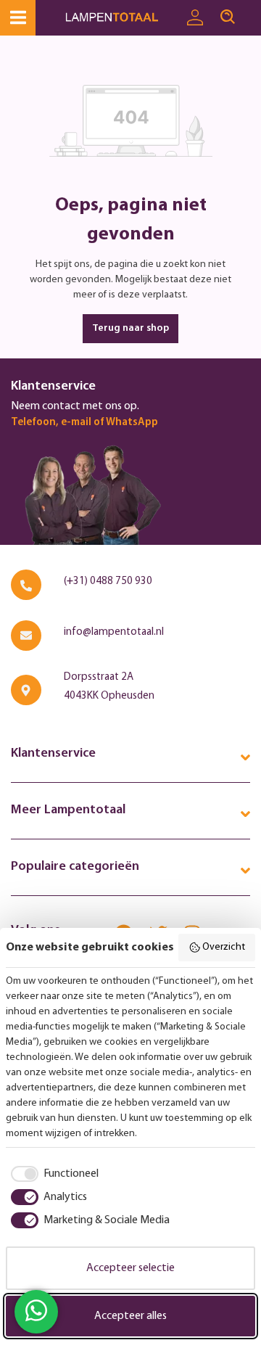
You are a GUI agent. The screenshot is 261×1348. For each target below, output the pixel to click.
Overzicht (223, 947)
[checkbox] (52, 1174)
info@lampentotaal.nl (114, 632)
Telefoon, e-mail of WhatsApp (84, 422)
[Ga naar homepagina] (121, 18)
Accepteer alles (130, 1316)
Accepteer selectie (130, 1268)
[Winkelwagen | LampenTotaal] (252, 10)
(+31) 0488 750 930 (108, 581)
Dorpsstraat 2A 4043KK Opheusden (109, 687)
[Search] (228, 17)
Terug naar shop (130, 328)
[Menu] (18, 18)
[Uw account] (195, 18)
